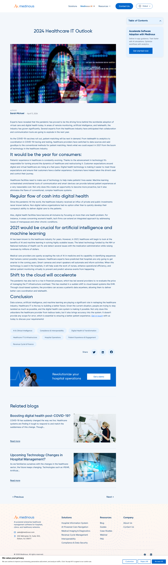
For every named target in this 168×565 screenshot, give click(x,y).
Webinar (103, 535)
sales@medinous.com (25, 532)
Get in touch (97, 315)
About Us (127, 523)
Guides (103, 527)
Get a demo (98, 376)
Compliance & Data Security (74, 542)
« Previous (18, 497)
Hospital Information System (74, 523)
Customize (129, 561)
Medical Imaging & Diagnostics (75, 531)
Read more (15, 441)
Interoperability (68, 539)
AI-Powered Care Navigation (74, 527)
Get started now (140, 51)
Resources (103, 6)
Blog (102, 523)
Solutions (72, 6)
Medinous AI (86, 6)
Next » (110, 497)
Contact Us (124, 6)
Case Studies (106, 531)
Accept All (159, 561)
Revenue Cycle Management (74, 535)
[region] (84, 560)
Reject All (144, 561)
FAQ (102, 539)
